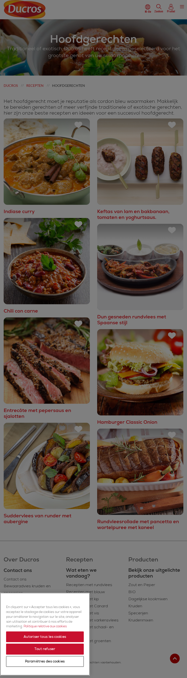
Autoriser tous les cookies (45, 637)
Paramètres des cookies (45, 661)
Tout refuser (45, 649)
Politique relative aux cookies (45, 626)
